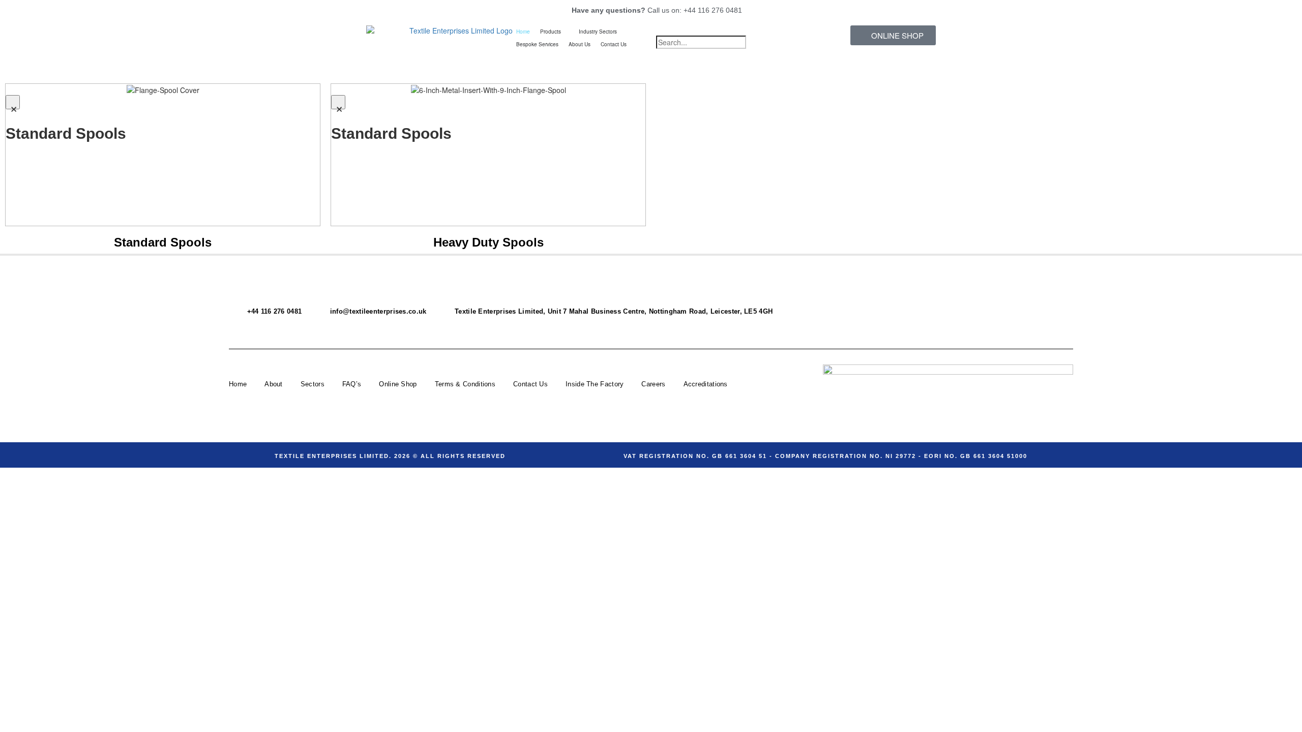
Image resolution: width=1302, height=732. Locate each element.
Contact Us (530, 384)
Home (238, 384)
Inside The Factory (595, 384)
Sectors (312, 384)
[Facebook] (934, 296)
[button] (723, 30)
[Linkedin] (1060, 324)
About (273, 384)
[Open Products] (566, 32)
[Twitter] (966, 296)
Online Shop (398, 384)
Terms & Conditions (465, 384)
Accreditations (706, 384)
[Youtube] (997, 296)
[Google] (1060, 296)
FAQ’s (352, 384)
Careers (653, 384)
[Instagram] (1029, 296)
